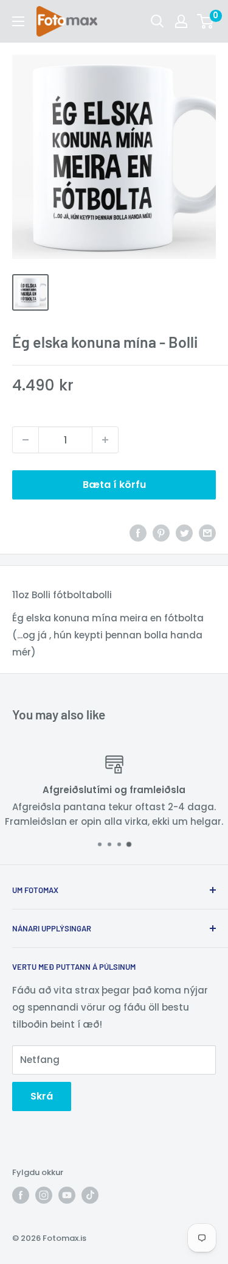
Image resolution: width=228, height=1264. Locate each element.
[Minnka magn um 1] (25, 440)
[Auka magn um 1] (105, 440)
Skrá (41, 1096)
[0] (205, 21)
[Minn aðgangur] (181, 21)
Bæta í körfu (114, 485)
